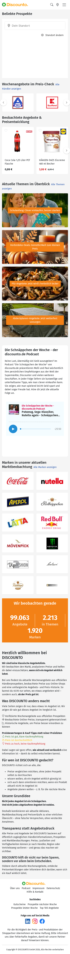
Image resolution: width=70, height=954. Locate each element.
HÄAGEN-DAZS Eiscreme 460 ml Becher (52, 162)
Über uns (15, 888)
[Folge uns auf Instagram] (34, 921)
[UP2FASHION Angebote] (18, 564)
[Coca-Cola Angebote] (18, 481)
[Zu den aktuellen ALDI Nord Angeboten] (18, 102)
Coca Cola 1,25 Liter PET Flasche (17, 162)
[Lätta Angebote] (18, 522)
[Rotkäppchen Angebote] (52, 501)
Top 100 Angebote (49, 908)
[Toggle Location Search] (57, 5)
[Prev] (3, 102)
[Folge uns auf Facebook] (42, 921)
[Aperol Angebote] (18, 501)
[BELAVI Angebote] (52, 564)
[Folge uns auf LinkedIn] (27, 921)
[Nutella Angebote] (52, 481)
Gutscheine (19, 904)
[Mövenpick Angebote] (18, 543)
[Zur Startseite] (16, 4)
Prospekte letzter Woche (24, 908)
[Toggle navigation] (64, 5)
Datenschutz (53, 888)
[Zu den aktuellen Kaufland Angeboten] (52, 102)
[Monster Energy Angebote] (52, 543)
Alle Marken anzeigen (45, 467)
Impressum (38, 888)
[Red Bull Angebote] (52, 522)
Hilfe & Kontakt (35, 891)
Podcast (26, 888)
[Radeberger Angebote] (18, 585)
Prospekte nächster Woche (42, 904)
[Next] (66, 102)
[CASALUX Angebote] (52, 585)
